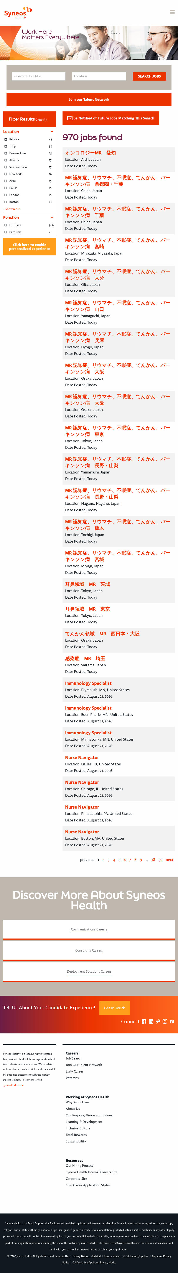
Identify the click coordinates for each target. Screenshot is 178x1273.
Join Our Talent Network (84, 1065)
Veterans (72, 1078)
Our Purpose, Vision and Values (89, 1115)
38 (153, 859)
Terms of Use (62, 1256)
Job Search (74, 1058)
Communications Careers (89, 929)
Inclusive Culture (78, 1128)
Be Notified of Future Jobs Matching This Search (113, 118)
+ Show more (11, 209)
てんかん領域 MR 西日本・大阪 (102, 634)
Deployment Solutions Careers (89, 971)
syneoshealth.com (13, 1085)
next (169, 859)
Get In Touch (114, 1008)
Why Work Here (77, 1102)
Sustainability (76, 1141)
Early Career (74, 1071)
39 (160, 859)
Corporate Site (76, 1178)
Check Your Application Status (88, 1185)
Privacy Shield (112, 1256)
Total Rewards (76, 1135)
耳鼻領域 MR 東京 (87, 609)
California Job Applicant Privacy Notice (94, 1262)
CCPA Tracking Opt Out (136, 1256)
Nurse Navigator (82, 757)
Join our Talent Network (89, 99)
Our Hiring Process (79, 1165)
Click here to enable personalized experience (29, 246)
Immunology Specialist (88, 683)
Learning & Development (84, 1122)
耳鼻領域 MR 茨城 (87, 584)
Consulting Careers (89, 950)
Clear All (41, 119)
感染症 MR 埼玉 (85, 658)
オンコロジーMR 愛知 (90, 153)
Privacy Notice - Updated (87, 1256)
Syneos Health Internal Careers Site (91, 1172)
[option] (89, 43)
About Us (73, 1109)
